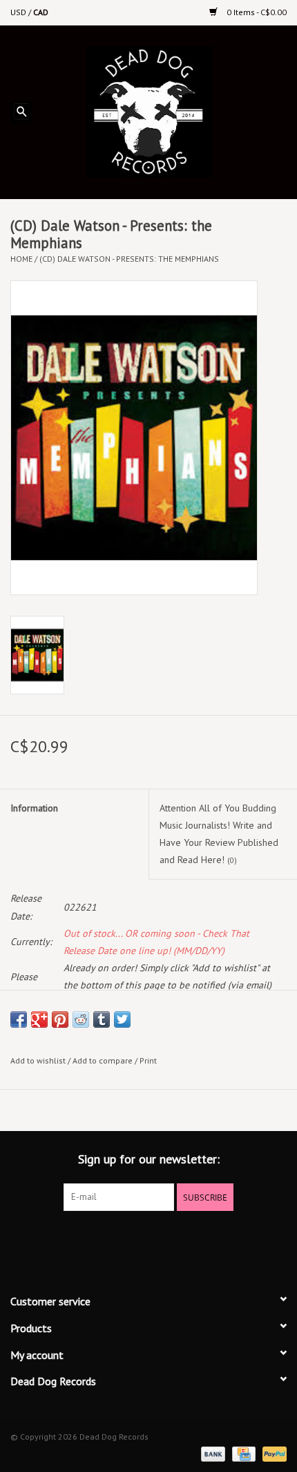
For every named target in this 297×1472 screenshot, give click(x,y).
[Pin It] (60, 1019)
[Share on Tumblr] (101, 1019)
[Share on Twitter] (122, 1019)
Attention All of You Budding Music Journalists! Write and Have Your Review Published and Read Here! (219, 834)
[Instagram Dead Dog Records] (186, 1239)
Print (148, 1060)
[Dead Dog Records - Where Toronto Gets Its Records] (169, 111)
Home (21, 258)
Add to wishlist (38, 1060)
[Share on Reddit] (81, 1019)
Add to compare (104, 1060)
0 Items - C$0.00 (255, 12)
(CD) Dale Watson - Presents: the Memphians (129, 258)
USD (19, 12)
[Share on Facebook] (18, 1019)
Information (34, 808)
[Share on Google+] (39, 1019)
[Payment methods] (211, 1453)
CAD (40, 12)
